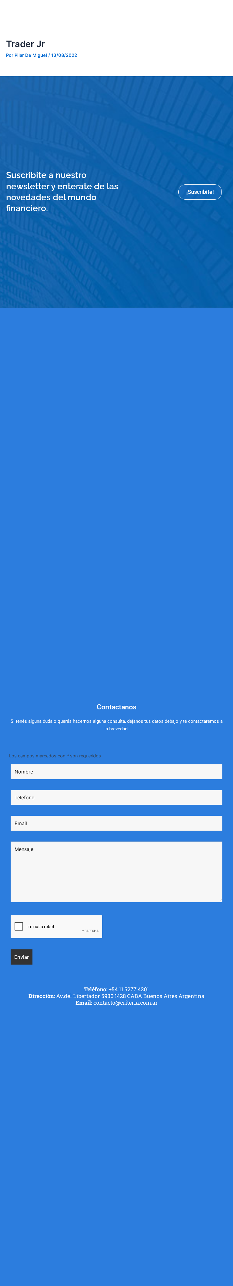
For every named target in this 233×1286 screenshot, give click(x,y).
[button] (225, 10)
